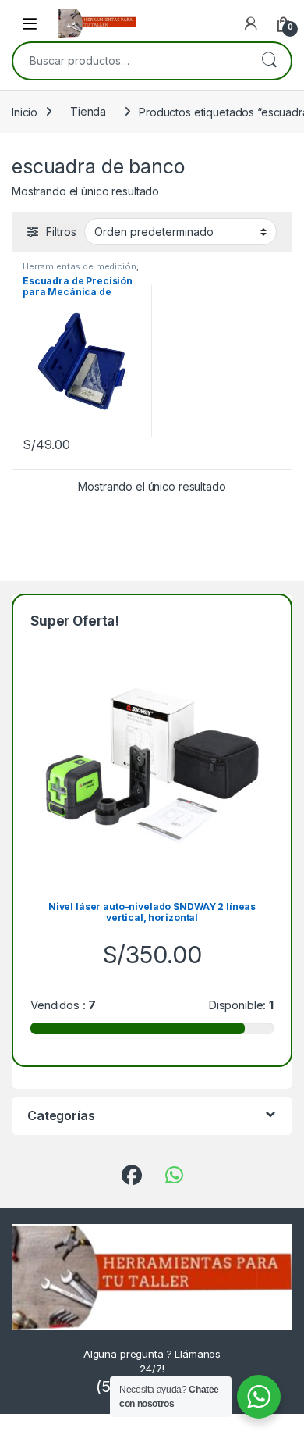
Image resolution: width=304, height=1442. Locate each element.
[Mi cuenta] (251, 23)
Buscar (269, 61)
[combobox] (130, 61)
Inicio (24, 111)
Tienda (88, 111)
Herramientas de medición (79, 266)
